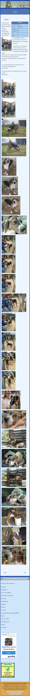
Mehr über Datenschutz (15, 693)
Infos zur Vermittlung (6, 592)
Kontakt (3, 624)
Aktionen (3, 607)
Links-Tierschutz (5, 618)
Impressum (4, 627)
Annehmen (10, 691)
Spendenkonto (4, 601)
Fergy (4, 572)
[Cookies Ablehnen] (28, 689)
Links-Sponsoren (5, 621)
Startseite (3, 586)
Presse (2, 615)
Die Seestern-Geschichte (7, 595)
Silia (25, 572)
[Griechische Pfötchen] (12, 4)
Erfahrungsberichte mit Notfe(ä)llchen (10, 613)
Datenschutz (4, 589)
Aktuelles (3, 604)
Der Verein (3, 598)
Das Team (3, 610)
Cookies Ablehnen (18, 691)
